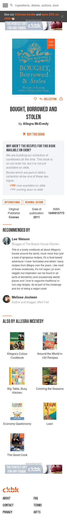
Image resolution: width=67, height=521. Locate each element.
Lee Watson (21, 238)
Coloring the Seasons (50, 389)
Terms (38, 505)
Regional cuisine (34, 202)
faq (36, 498)
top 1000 (50, 43)
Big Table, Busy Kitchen (17, 391)
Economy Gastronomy (17, 424)
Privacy (7, 512)
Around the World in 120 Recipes (49, 356)
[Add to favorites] (35, 99)
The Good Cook (17, 455)
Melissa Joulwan (24, 297)
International (12, 202)
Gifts (37, 512)
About (7, 498)
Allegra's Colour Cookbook (17, 356)
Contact (8, 505)
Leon (50, 424)
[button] (11, 5)
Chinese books (25, 14)
